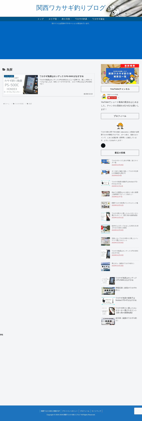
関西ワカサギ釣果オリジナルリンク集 (125, 203)
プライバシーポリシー (70, 411)
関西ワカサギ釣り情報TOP (50, 411)
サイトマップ (96, 411)
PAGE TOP (137, 406)
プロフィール (84, 411)
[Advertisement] (71, 41)
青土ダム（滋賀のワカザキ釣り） (123, 263)
